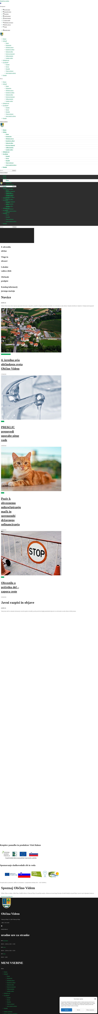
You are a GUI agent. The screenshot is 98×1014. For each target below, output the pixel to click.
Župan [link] (7, 43)
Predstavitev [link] (8, 45)
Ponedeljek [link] (5, 940)
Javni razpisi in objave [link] (11, 73)
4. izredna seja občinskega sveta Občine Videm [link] (12, 364)
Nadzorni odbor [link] (9, 51)
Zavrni (78, 1009)
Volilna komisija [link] (9, 56)
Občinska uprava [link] (9, 47)
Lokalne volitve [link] (9, 58)
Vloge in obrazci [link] (9, 71)
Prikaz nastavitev (90, 1009)
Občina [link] (4, 41)
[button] (95, 999)
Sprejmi (66, 1009)
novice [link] (2, 354)
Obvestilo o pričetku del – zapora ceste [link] (10, 587)
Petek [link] (4, 953)
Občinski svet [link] (6, 60)
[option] (13, 341)
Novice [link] (7, 66)
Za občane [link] (5, 62)
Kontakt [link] (7, 64)
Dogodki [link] (8, 69)
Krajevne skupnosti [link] (10, 54)
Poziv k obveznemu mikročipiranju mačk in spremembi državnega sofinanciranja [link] (11, 511)
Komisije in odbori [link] (10, 49)
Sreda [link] (4, 947)
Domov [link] (4, 39)
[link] (49, 122)
